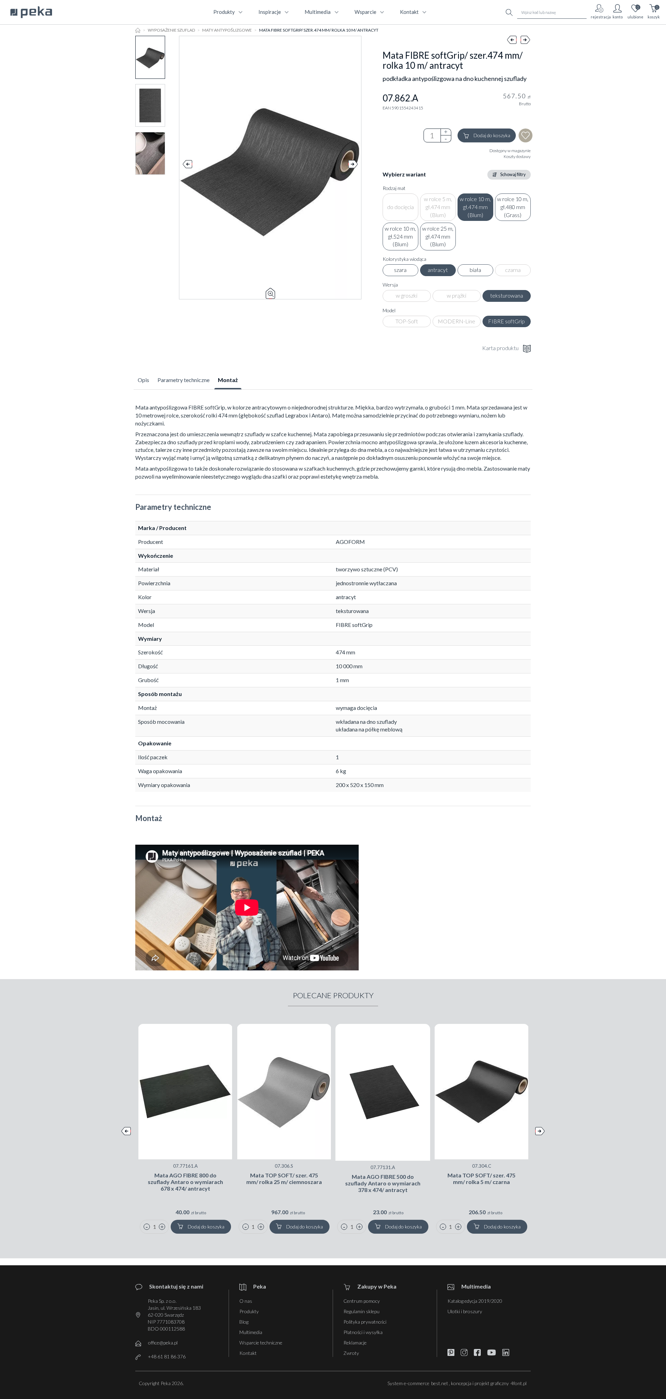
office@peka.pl (163, 1343)
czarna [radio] (513, 269)
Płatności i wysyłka (363, 1332)
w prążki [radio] (456, 295)
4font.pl (519, 1383)
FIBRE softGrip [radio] (506, 321)
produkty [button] (224, 12)
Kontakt (248, 1353)
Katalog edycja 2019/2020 (474, 1301)
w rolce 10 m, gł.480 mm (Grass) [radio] (512, 207)
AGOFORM (350, 541)
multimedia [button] (318, 12)
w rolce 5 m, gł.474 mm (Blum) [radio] (438, 207)
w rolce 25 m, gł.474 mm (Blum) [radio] (437, 236)
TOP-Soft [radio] (406, 321)
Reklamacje (355, 1343)
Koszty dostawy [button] (517, 156)
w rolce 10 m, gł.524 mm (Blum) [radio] (400, 236)
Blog (243, 1322)
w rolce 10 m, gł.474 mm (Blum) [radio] (475, 207)
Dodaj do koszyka (491, 135)
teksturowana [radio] (506, 295)
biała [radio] (475, 269)
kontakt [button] (409, 12)
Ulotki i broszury (464, 1311)
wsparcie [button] (365, 12)
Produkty (249, 1311)
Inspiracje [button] (269, 12)
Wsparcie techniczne (260, 1343)
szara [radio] (400, 269)
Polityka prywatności (364, 1322)
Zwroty (351, 1353)
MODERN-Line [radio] (456, 321)
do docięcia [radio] (400, 207)
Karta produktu (500, 348)
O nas (245, 1301)
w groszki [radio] (406, 295)
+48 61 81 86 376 (167, 1356)
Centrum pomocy (361, 1301)
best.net (439, 1383)
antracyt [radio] (438, 269)
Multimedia (250, 1332)
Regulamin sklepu (361, 1311)
